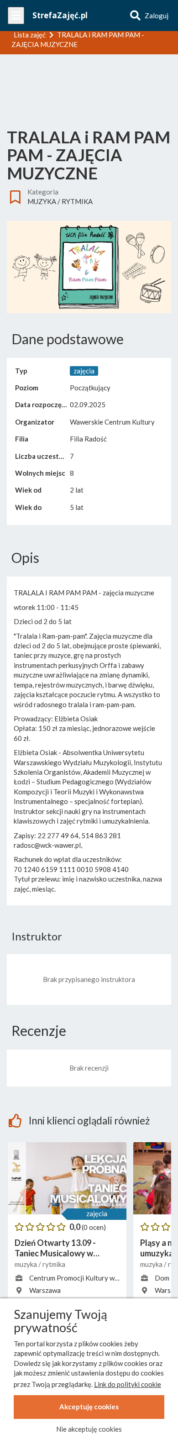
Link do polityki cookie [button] (127, 1384)
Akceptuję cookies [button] (89, 1406)
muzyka (41, 201)
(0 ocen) (94, 1227)
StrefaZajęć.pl (60, 15)
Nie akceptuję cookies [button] (89, 1429)
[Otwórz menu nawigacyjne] (16, 15)
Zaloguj (156, 15)
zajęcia (96, 1213)
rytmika (77, 201)
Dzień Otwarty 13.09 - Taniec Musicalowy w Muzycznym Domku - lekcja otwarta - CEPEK (65, 1248)
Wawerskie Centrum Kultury (112, 422)
